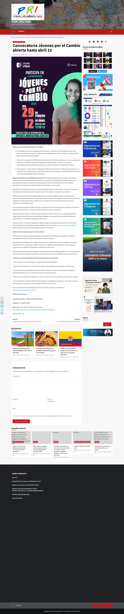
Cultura (87, 442)
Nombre (15, 399)
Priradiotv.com (17, 54)
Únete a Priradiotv (17, 498)
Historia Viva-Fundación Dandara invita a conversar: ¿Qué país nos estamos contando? (69, 352)
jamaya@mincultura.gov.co (21, 309)
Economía (20, 442)
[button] (112, 31)
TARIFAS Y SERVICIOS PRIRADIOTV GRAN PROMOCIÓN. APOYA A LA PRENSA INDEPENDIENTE (27, 489)
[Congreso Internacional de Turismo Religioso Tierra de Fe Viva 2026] (22, 338)
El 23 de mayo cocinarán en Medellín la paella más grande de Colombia (45, 351)
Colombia (82, 442)
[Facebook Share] (2, 298)
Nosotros (21, 31)
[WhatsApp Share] (2, 309)
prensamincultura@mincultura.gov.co (42, 309)
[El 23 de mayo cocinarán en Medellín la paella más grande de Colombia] (46, 338)
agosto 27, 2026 (46, 453)
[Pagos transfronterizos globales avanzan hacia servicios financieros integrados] (21, 437)
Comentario (17, 376)
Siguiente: (68, 320)
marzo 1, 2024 (26, 54)
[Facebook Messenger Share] (2, 313)
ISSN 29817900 (21, 21)
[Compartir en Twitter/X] (2, 302)
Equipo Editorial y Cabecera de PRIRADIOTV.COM (26, 481)
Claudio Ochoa (17, 355)
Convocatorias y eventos (18, 42)
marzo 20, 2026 (73, 357)
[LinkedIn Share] (2, 305)
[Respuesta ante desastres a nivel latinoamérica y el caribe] (103, 437)
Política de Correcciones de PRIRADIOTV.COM (25, 485)
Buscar (85, 318)
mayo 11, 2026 (49, 355)
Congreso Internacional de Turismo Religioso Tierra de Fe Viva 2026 (22, 351)
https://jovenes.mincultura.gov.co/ (64, 225)
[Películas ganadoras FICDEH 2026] (82, 437)
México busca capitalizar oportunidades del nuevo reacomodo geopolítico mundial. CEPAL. (40, 448)
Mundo (15, 442)
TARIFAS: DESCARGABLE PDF (20, 494)
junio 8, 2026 (25, 355)
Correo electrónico (51, 400)
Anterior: (27, 320)
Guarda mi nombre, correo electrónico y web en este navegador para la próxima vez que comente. (43, 416)
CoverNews (67, 611)
